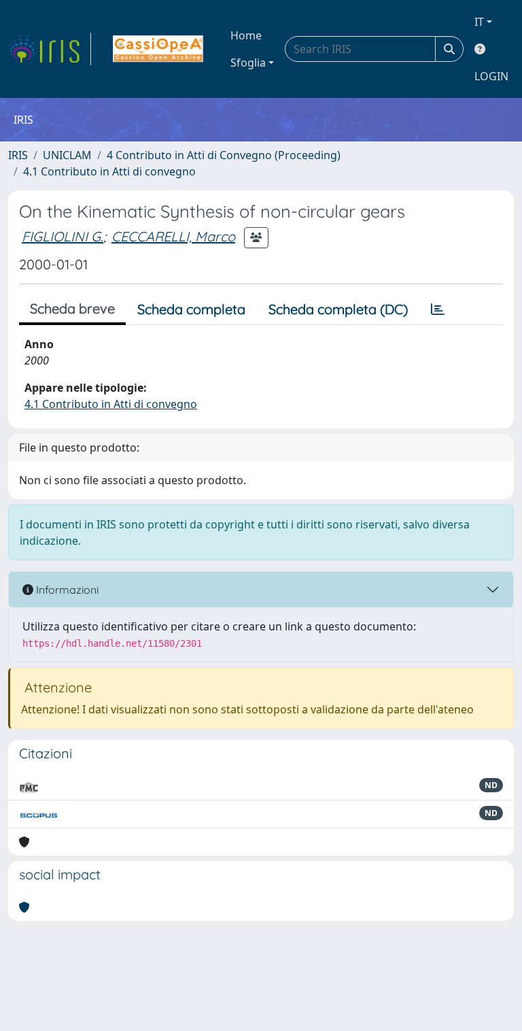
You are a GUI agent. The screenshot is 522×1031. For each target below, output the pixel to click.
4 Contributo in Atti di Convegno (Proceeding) (224, 155)
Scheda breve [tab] (72, 308)
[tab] (437, 309)
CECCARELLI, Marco (173, 236)
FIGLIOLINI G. (62, 236)
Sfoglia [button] (248, 62)
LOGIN (491, 76)
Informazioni (66, 589)
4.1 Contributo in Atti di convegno (109, 171)
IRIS (18, 155)
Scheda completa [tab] (191, 309)
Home (246, 35)
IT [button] (479, 21)
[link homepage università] (158, 49)
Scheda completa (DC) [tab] (338, 309)
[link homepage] (49, 49)
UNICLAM (67, 155)
